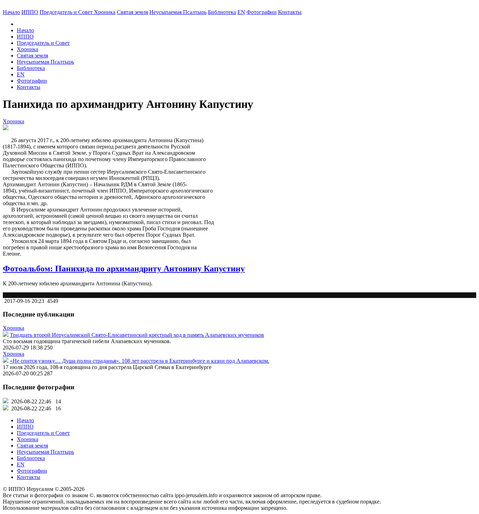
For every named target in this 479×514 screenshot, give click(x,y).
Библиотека (222, 12)
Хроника (104, 12)
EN (241, 12)
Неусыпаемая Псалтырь (178, 12)
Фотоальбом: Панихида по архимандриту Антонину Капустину (124, 268)
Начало (11, 12)
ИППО (29, 12)
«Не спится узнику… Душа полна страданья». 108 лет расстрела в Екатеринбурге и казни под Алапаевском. (139, 361)
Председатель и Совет (67, 12)
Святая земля (132, 12)
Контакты (28, 87)
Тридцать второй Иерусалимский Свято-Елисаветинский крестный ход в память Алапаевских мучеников (137, 335)
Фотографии (32, 81)
